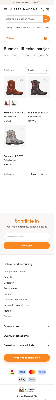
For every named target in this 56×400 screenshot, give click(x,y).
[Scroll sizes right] (47, 55)
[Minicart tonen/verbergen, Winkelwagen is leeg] (47, 9)
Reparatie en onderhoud (17, 305)
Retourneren (11, 288)
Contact (8, 316)
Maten (7, 310)
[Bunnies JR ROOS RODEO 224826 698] (39, 87)
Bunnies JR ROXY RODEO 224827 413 (15, 112)
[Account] (42, 9)
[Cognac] (7, 103)
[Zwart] (14, 103)
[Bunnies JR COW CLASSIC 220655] (15, 136)
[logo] (23, 9)
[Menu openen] (5, 9)
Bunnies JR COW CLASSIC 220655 (15, 156)
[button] (27, 264)
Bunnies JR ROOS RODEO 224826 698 (39, 112)
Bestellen (9, 277)
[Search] (46, 19)
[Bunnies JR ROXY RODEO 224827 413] (15, 87)
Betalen (8, 293)
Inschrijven (27, 245)
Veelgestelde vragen (15, 271)
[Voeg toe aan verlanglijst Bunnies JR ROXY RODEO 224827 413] (21, 80)
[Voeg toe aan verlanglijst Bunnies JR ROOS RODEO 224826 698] (46, 80)
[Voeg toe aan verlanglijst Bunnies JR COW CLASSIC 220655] (21, 130)
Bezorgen (9, 282)
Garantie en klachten (15, 299)
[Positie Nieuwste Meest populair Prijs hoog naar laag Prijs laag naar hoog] (37, 70)
